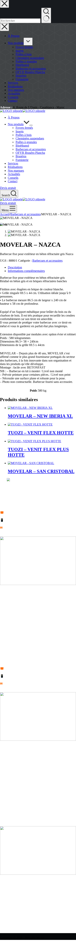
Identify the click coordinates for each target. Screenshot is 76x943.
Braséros (21, 156)
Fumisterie (22, 160)
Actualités (14, 174)
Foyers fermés (24, 127)
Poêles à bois (24, 135)
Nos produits (16, 124)
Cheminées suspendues (30, 138)
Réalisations (15, 167)
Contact (12, 181)
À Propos (13, 117)
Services (13, 163)
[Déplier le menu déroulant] (31, 125)
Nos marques (16, 170)
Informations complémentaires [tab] (26, 271)
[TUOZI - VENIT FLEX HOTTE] (30, 424)
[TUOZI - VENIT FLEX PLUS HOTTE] (34, 441)
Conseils (13, 177)
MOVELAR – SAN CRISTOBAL (41, 471)
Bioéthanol (22, 145)
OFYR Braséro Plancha (30, 152)
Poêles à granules (26, 142)
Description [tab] (15, 267)
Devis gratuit (8, 187)
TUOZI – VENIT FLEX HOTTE (41, 432)
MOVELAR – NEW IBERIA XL (40, 416)
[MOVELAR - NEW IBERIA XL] (30, 407)
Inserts (20, 131)
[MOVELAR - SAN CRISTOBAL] (31, 463)
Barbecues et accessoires (31, 149)
